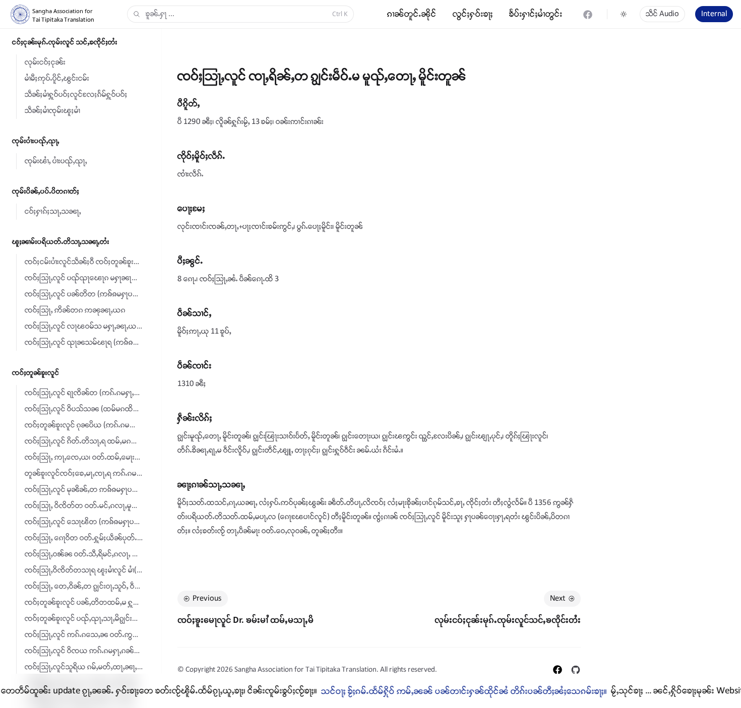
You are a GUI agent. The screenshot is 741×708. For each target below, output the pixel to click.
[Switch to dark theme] (624, 14)
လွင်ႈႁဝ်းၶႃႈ (473, 14)
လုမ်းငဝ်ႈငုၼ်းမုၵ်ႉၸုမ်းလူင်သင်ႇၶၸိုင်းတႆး (508, 619)
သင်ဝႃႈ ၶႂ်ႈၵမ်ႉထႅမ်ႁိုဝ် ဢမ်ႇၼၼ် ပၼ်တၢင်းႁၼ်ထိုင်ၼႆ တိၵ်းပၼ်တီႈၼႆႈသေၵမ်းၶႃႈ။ (449, 691)
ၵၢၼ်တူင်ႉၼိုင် (412, 14)
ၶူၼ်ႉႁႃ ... (246, 14)
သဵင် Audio (662, 14)
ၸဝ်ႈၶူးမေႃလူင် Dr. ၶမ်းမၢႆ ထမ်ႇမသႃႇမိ (245, 619)
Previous (207, 598)
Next (558, 598)
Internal (714, 14)
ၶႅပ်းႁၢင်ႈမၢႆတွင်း (536, 14)
